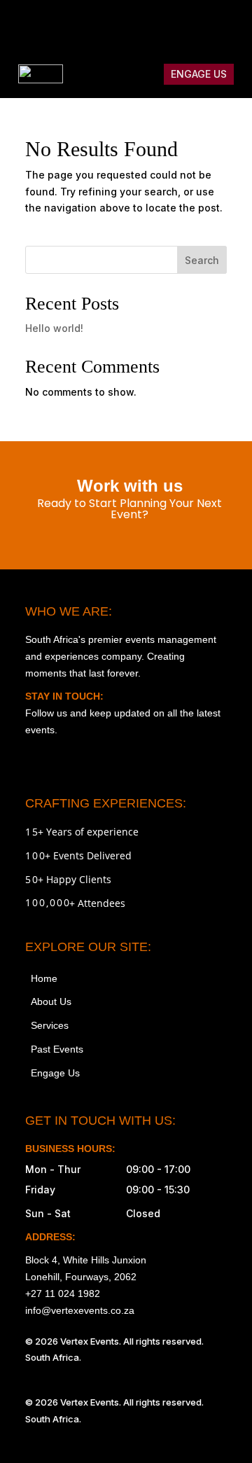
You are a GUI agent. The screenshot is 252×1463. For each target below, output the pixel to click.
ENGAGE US (199, 74)
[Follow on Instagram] (110, 25)
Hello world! (54, 328)
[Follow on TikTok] (169, 25)
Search (202, 260)
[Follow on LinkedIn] (228, 25)
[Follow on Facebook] (140, 25)
